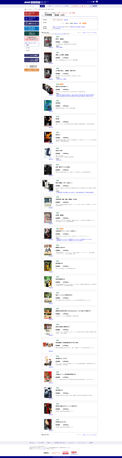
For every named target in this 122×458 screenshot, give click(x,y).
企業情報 (91, 442)
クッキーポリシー (71, 442)
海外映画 (28, 50)
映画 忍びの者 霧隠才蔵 (90, 94)
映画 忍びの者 (58, 94)
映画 (49, 9)
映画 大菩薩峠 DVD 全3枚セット (69, 192)
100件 (59, 28)
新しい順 (59, 26)
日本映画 (28, 47)
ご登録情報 (94, 6)
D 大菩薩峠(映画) (59, 192)
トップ (27, 9)
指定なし (54, 26)
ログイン (76, 6)
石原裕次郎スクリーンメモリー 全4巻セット (76, 240)
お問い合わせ (32, 442)
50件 (56, 28)
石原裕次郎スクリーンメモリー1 (62, 239)
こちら (44, 448)
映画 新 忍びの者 (82, 94)
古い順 (62, 26)
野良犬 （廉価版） (59, 47)
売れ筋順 (83, 26)
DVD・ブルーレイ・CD (42, 9)
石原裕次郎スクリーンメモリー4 (62, 240)
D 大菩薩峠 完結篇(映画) (89, 192)
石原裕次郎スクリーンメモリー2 (74, 239)
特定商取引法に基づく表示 (60, 442)
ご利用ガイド (49, 442)
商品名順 (78, 26)
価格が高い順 (73, 26)
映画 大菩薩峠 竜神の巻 (80, 192)
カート (85, 6)
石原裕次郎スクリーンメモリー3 (86, 239)
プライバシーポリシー (82, 442)
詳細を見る (51, 47)
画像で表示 (66, 19)
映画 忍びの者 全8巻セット (66, 94)
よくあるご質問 (40, 442)
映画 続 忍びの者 (75, 94)
